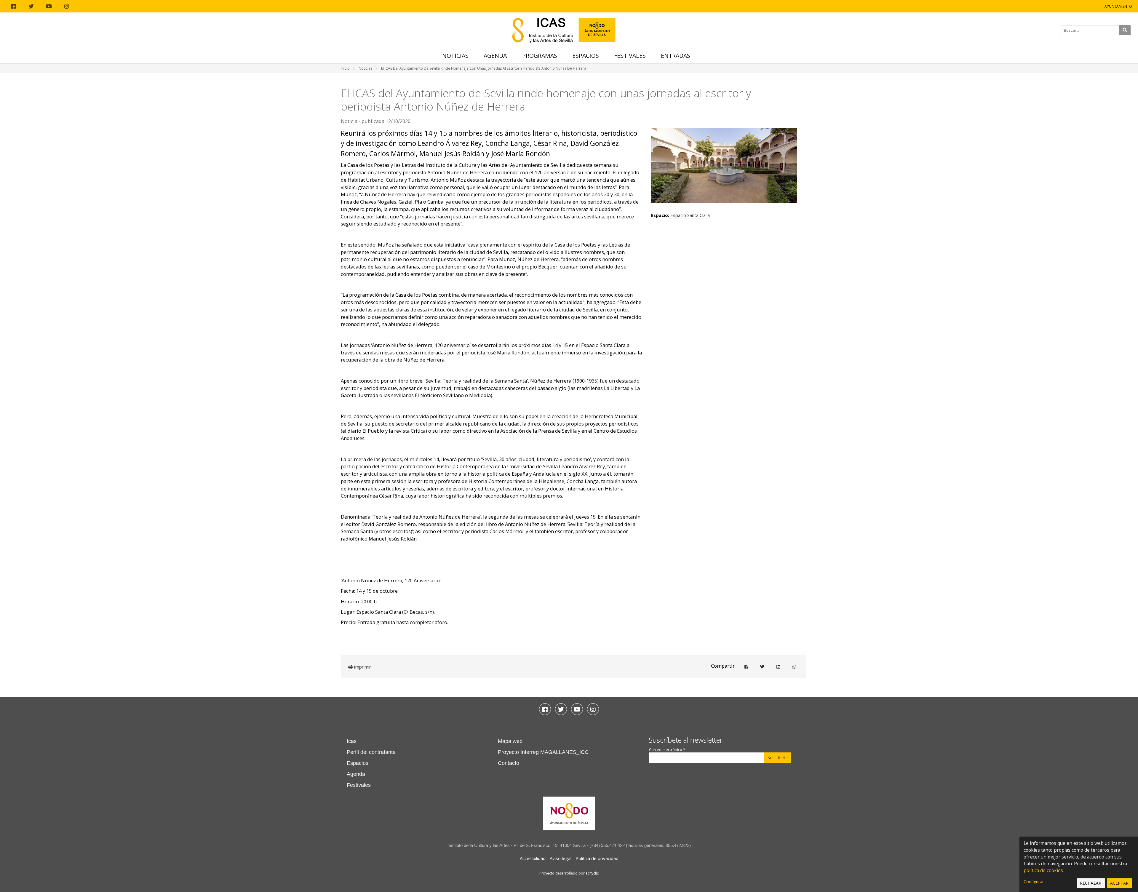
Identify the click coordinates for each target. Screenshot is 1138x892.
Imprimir (362, 667)
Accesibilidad (533, 858)
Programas (539, 56)
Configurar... (1035, 881)
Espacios (585, 56)
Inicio (345, 68)
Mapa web (510, 741)
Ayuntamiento (1118, 6)
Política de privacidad (597, 858)
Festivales (630, 56)
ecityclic (592, 873)
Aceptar (1119, 883)
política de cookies (1043, 870)
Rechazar (1090, 883)
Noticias (455, 56)
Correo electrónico (667, 749)
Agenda (495, 56)
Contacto (508, 763)
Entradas (675, 56)
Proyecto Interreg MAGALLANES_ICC (543, 752)
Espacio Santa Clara (690, 215)
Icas (352, 741)
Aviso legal (560, 858)
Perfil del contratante (371, 752)
